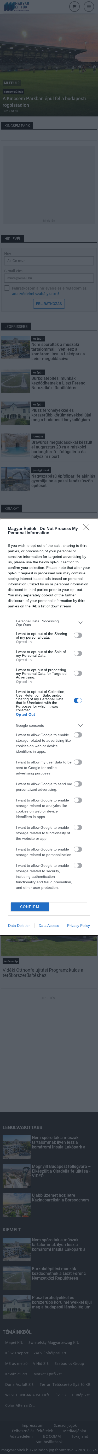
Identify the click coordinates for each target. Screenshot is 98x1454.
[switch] (78, 635)
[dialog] (49, 727)
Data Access (49, 925)
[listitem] (49, 623)
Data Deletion (19, 925)
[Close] (88, 529)
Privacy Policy (78, 925)
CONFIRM (29, 907)
